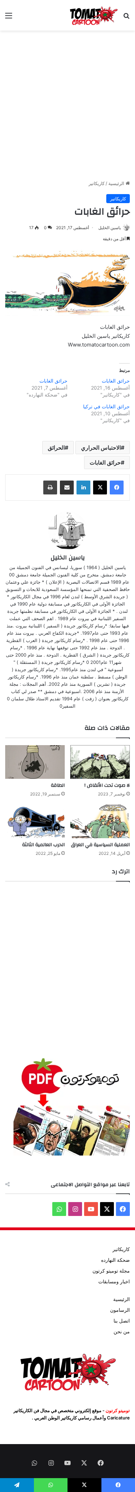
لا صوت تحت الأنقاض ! (107, 785)
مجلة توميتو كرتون (111, 1271)
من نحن (122, 1331)
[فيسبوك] (117, 487)
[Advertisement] (67, 105)
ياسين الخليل (109, 227)
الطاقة (58, 785)
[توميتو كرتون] (93, 15)
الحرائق (56, 447)
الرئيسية (117, 183)
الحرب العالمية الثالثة (43, 844)
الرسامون (120, 1310)
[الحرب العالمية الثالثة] (35, 821)
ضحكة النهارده (115, 1260)
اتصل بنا (122, 1321)
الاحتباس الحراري (101, 447)
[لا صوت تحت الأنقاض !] (100, 762)
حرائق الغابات (116, 381)
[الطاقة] (35, 762)
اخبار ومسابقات (114, 1281)
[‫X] (100, 487)
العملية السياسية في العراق (100, 844)
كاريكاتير (97, 183)
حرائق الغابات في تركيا (106, 406)
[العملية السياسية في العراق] (100, 821)
